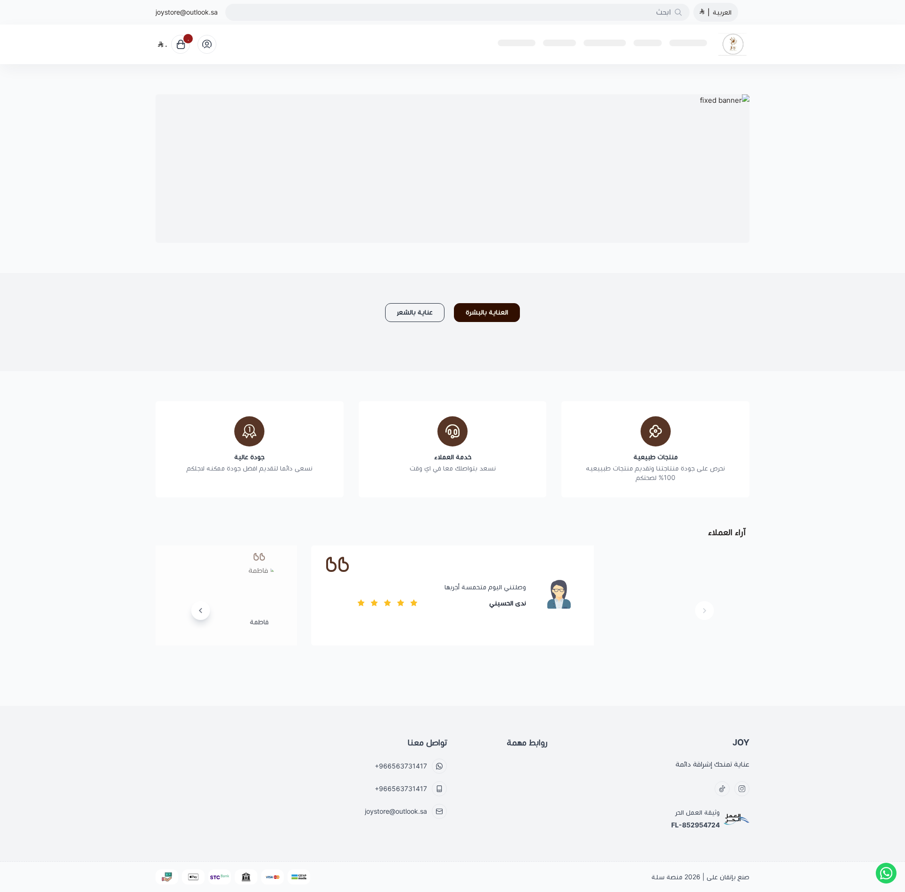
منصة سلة (667, 877)
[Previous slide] (704, 610)
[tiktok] (722, 788)
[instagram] (741, 788)
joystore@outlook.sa (187, 12)
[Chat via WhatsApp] (886, 873)
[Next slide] (200, 610)
